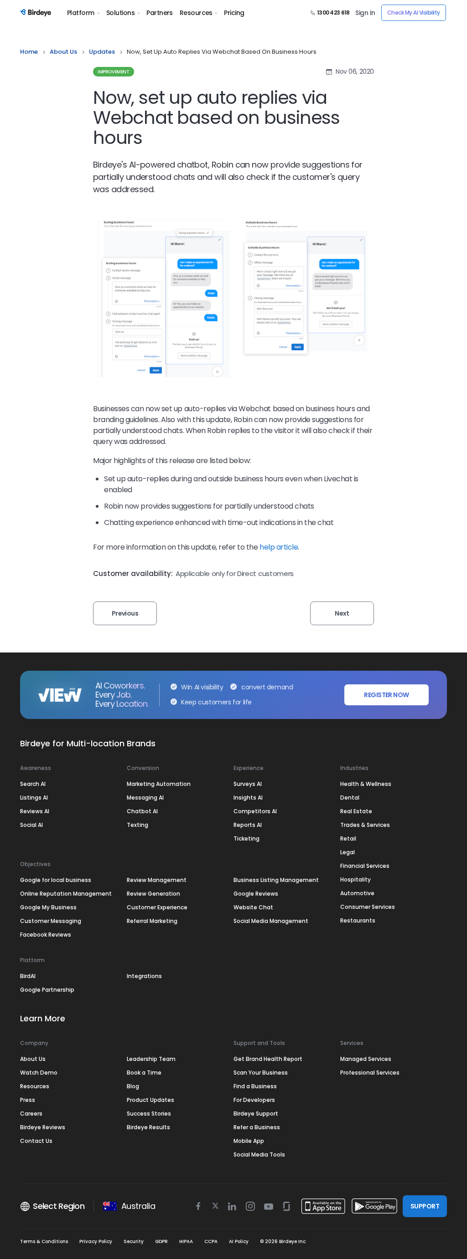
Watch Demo (38, 1072)
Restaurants (357, 920)
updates (102, 51)
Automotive (357, 893)
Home (29, 51)
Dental (349, 797)
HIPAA (186, 1241)
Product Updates (150, 1100)
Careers (31, 1113)
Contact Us (36, 1141)
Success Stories (149, 1113)
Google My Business (48, 907)
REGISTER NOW (386, 694)
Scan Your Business (261, 1072)
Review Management (157, 880)
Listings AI (34, 797)
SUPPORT (424, 1206)
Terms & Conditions (44, 1241)
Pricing (234, 13)
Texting (137, 825)
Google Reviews (256, 893)
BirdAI (28, 976)
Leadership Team (151, 1059)
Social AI (31, 825)
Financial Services (364, 866)
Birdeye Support (256, 1113)
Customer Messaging (50, 921)
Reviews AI (34, 811)
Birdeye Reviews (42, 1127)
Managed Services (365, 1059)
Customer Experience (157, 907)
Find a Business (255, 1086)
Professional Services (370, 1072)
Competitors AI (255, 811)
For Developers (254, 1100)
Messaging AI (145, 797)
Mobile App (249, 1141)
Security (134, 1241)
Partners (159, 13)
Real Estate (356, 811)
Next (342, 613)
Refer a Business (257, 1127)
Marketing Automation (159, 784)
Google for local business (55, 880)
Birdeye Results (148, 1127)
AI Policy (239, 1241)
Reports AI (248, 825)
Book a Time (144, 1072)
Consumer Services (367, 907)
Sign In (365, 13)
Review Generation (153, 893)
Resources (196, 13)
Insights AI (248, 797)
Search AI (33, 784)
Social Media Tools (259, 1154)
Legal (347, 852)
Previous (125, 613)
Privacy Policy (95, 1241)
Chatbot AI (142, 811)
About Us (63, 51)
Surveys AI (248, 784)
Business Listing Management (276, 880)
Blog (133, 1086)
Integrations (144, 976)
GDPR (161, 1241)
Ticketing (246, 838)
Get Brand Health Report (268, 1059)
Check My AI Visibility (413, 12)
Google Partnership (47, 990)
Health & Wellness (365, 784)
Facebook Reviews (45, 934)
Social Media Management (271, 921)
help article (278, 547)
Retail (348, 838)
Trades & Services (365, 825)
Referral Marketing (152, 921)
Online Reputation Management (66, 893)
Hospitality (355, 879)
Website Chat (253, 907)
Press (27, 1100)
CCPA (211, 1241)
